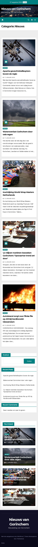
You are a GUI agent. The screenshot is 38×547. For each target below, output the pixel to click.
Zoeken (6, 355)
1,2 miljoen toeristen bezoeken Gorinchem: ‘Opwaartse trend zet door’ (19, 256)
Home (3, 543)
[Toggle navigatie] (35, 20)
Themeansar (20, 538)
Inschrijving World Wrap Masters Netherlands (19, 385)
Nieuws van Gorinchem (16, 9)
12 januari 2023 (9, 198)
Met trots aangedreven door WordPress (12, 536)
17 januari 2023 (9, 77)
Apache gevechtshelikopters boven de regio (18, 375)
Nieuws (5, 68)
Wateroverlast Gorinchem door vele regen (17, 380)
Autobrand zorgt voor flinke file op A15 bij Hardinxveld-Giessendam (18, 319)
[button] (28, 20)
